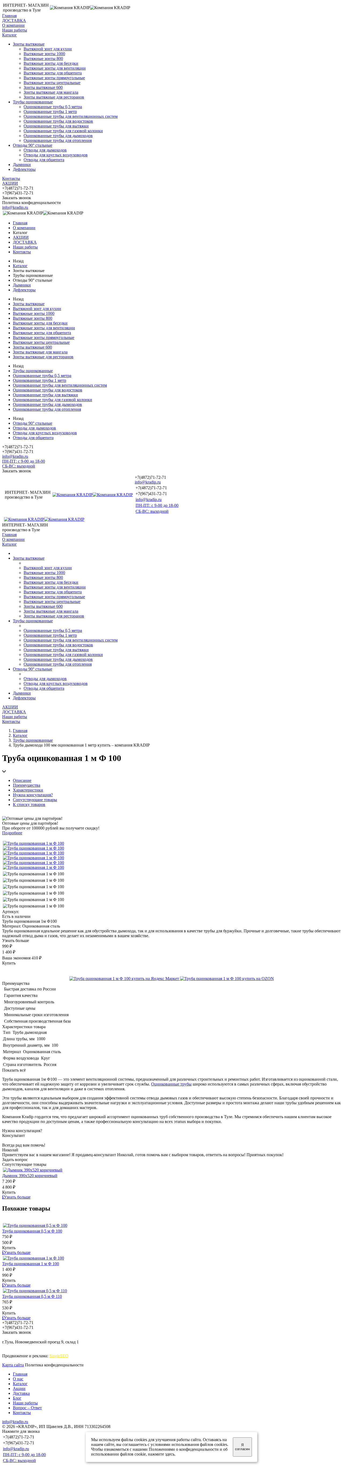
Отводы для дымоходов (45, 150)
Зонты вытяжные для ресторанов (54, 97)
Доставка (21, 1393)
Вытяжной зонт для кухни (48, 49)
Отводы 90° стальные (32, 145)
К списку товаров (29, 804)
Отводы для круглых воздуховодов (56, 155)
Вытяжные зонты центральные (52, 82)
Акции (19, 1388)
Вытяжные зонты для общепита (53, 73)
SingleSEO (58, 1356)
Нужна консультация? (33, 795)
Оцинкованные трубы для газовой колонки (63, 131)
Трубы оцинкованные (33, 102)
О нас (18, 1379)
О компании (13, 25)
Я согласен (242, 1447)
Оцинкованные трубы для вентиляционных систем (71, 116)
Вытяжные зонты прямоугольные (54, 78)
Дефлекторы (24, 169)
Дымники (22, 164)
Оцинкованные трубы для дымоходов (58, 135)
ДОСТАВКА (14, 20)
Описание (22, 780)
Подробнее (12, 833)
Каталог (9, 35)
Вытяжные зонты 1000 (44, 53)
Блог (17, 1398)
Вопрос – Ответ (27, 1407)
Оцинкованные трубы (171, 1084)
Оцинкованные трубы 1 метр (50, 111)
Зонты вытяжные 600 (43, 87)
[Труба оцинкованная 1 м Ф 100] (33, 843)
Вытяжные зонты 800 (43, 58)
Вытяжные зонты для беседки (51, 63)
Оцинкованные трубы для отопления (58, 140)
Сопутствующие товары (35, 799)
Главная (9, 15)
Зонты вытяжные (28, 44)
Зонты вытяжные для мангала (51, 92)
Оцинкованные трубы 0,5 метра (53, 106)
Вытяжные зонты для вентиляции (55, 68)
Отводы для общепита (44, 159)
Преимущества (26, 785)
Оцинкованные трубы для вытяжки (56, 126)
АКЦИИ (10, 183)
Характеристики (28, 790)
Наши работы (14, 30)
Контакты (11, 178)
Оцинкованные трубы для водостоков (58, 121)
